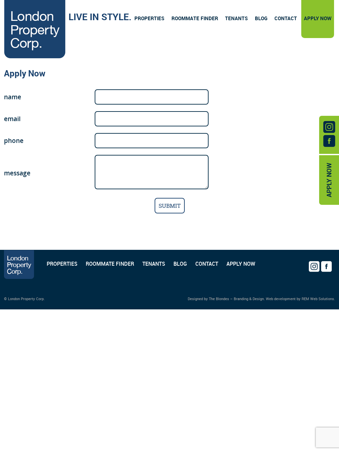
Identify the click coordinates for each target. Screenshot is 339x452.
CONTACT (206, 263)
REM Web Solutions (318, 298)
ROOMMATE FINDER (110, 263)
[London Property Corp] (35, 30)
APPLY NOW (329, 180)
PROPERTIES (62, 263)
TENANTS (153, 263)
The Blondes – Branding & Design (236, 298)
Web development (281, 298)
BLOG (180, 263)
